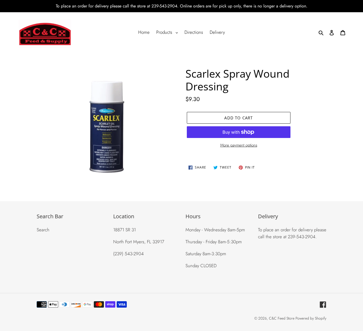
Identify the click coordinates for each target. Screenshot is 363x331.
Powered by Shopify (311, 318)
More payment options (238, 145)
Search (43, 230)
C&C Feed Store (282, 318)
